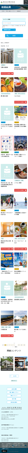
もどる (14, 376)
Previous (1, 363)
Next (27, 363)
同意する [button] (4, 451)
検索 (14, 35)
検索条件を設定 (7, 29)
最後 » (16, 346)
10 (18, 345)
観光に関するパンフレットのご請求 (8, 418)
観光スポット (14, 380)
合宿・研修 (14, 398)
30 (24, 345)
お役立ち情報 (14, 389)
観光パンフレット (14, 395)
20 (21, 345)
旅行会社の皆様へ (14, 402)
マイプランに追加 (6, 73)
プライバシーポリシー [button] (20, 446)
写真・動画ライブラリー (11, 11)
